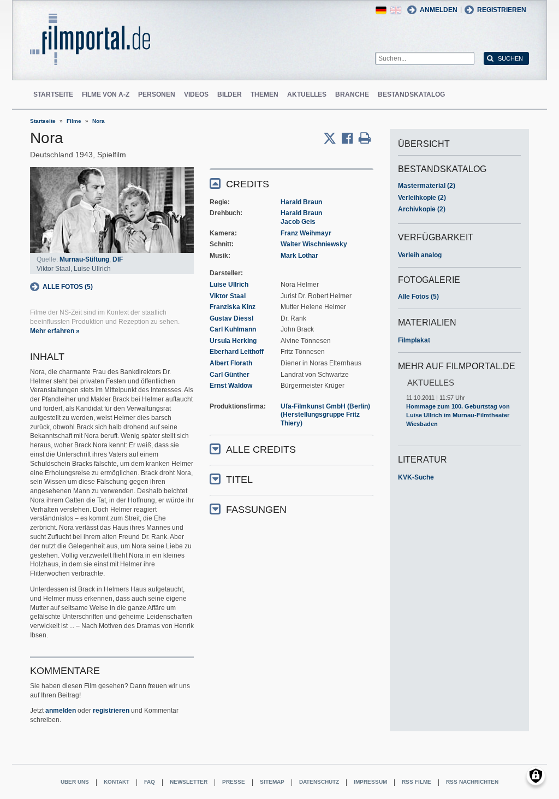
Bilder (229, 94)
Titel (239, 479)
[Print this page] (365, 138)
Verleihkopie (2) (422, 198)
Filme (74, 121)
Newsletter (188, 782)
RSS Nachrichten (472, 782)
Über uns (75, 782)
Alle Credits (261, 449)
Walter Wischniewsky (314, 244)
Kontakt (116, 782)
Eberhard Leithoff (237, 352)
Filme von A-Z (105, 94)
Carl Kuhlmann (233, 329)
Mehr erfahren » (55, 331)
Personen (156, 94)
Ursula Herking (233, 341)
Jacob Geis (298, 222)
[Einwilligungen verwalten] (535, 775)
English (396, 10)
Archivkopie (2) (421, 209)
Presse (233, 782)
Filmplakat (414, 340)
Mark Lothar (299, 255)
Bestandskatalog (411, 94)
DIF (117, 259)
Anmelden (438, 10)
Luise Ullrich (229, 284)
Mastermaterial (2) (426, 186)
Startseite (53, 94)
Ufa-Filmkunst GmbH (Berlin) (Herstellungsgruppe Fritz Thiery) (325, 415)
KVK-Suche (416, 477)
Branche (352, 94)
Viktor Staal (228, 296)
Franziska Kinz (232, 307)
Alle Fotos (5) (68, 287)
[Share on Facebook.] (350, 138)
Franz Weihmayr (306, 233)
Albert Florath (231, 363)
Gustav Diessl (231, 318)
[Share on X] (332, 138)
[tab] (291, 183)
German (381, 10)
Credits (247, 184)
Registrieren (501, 10)
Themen (264, 94)
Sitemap (272, 782)
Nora (98, 121)
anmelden (60, 710)
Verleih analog (420, 255)
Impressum (370, 782)
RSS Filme (416, 782)
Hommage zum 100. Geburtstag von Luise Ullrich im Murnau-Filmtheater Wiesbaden (458, 415)
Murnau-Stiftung (84, 259)
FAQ (149, 782)
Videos (196, 94)
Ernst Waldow (231, 385)
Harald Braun (301, 202)
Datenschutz (319, 782)
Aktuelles (306, 94)
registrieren (111, 710)
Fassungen (256, 509)
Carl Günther (229, 374)
